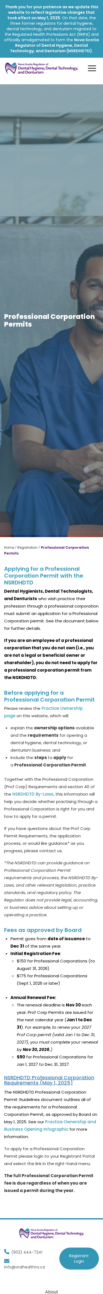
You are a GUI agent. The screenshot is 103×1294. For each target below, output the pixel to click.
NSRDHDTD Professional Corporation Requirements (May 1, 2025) (49, 1080)
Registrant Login (79, 1258)
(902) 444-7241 (26, 1252)
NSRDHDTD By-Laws (33, 794)
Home (9, 547)
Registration (27, 547)
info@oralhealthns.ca (24, 1267)
